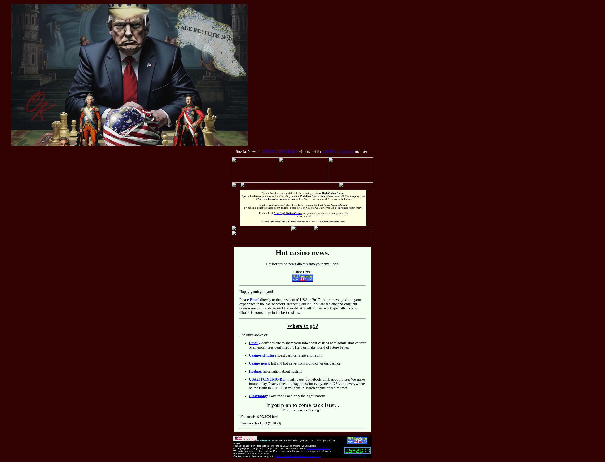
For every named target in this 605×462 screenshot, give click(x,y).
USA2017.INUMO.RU (280, 151)
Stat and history (357, 455)
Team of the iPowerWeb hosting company (298, 456)
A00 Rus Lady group (338, 151)
